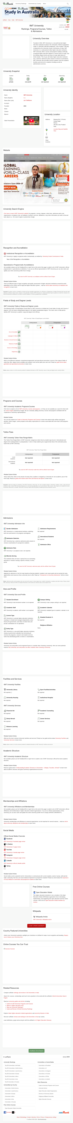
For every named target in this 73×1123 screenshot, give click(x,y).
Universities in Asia (9, 1099)
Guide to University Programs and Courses (28, 419)
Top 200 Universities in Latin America (13, 1071)
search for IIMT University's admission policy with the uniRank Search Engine (37, 566)
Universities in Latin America (11, 1091)
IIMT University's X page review (12, 847)
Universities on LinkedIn (44, 1079)
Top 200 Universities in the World (12, 1065)
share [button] (66, 29)
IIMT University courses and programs (29, 409)
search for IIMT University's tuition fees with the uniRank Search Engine (37, 469)
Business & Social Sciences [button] (11, 339)
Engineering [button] (15, 351)
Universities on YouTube (44, 1073)
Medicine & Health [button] (13, 343)
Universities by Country (34, 3)
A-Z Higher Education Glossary (43, 1020)
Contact (29, 1117)
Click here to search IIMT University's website (16, 213)
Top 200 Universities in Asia (11, 1079)
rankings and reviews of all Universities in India (26, 992)
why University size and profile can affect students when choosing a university (29, 647)
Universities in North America (11, 1088)
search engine (9, 410)
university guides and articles (17, 1001)
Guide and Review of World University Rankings (19, 1009)
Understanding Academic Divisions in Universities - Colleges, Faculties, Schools (37, 767)
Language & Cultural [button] (13, 336)
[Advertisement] (16, 47)
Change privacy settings (50, 1117)
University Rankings (21, 3)
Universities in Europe (10, 1093)
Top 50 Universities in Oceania (12, 1082)
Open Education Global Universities (13, 1108)
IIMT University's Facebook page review (14, 841)
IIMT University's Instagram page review (14, 858)
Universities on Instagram (45, 1071)
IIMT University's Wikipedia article (42, 919)
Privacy (42, 1117)
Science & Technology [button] (12, 347)
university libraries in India (42, 1013)
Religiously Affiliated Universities (46, 1096)
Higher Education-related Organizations (48, 1091)
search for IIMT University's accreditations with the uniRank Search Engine (37, 276)
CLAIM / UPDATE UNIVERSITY (36, 926)
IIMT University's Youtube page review (14, 852)
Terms (38, 1117)
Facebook (9, 1112)
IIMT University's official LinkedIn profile (14, 863)
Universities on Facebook (45, 1065)
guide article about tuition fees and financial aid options (29, 478)
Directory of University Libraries (46, 1093)
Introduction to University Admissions (50, 575)
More (44, 3)
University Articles (43, 1088)
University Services (9, 740)
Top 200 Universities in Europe (12, 1073)
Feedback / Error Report (36, 1051)
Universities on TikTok (44, 1076)
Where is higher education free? (15, 1005)
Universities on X (43, 1068)
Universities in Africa (9, 1096)
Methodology (23, 1117)
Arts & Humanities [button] (13, 332)
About (18, 1117)
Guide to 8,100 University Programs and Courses (20, 1003)
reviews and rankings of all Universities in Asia (26, 1016)
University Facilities (60, 738)
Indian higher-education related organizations (20, 1013)
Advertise (34, 1117)
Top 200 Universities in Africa (11, 1076)
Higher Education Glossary (45, 1099)
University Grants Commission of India (53, 256)
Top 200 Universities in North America (13, 1068)
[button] (27, 326)
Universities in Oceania (10, 1102)
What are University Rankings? (15, 1007)
